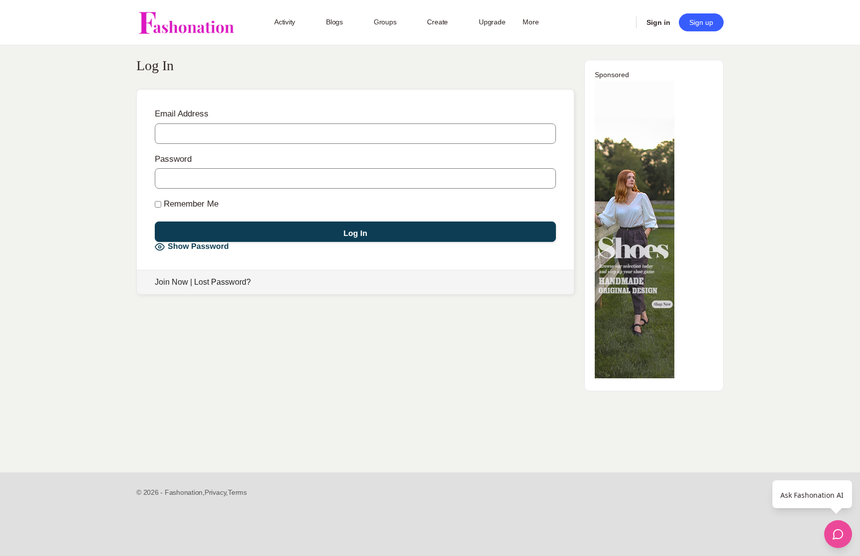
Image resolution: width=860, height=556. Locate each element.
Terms (237, 492)
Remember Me (189, 204)
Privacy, (216, 492)
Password (173, 159)
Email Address (182, 113)
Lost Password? (222, 282)
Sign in (658, 22)
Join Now (171, 282)
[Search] (622, 22)
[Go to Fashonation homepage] (186, 22)
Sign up (701, 22)
